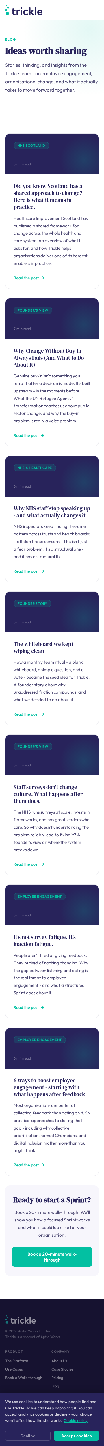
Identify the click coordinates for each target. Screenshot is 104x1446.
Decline (28, 1436)
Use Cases (14, 1369)
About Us (59, 1360)
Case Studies (62, 1369)
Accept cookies (76, 1436)
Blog (55, 1386)
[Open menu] (94, 10)
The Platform (16, 1360)
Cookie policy (76, 1420)
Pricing (57, 1377)
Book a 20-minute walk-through (52, 1257)
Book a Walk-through (23, 1377)
